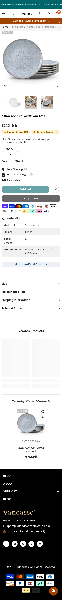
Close (59, 22)
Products (17, 26)
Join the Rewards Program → (31, 21)
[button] (51, 86)
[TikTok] (31, 544)
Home (5, 26)
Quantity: (8, 149)
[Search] (12, 13)
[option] (31, 60)
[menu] (3, 13)
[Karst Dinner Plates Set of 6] (31, 423)
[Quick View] (43, 417)
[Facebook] (6, 544)
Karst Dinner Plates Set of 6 (31, 449)
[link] (16, 380)
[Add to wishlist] (55, 189)
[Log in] (49, 13)
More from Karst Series (29, 264)
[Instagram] (15, 544)
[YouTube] (40, 544)
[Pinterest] (23, 544)
